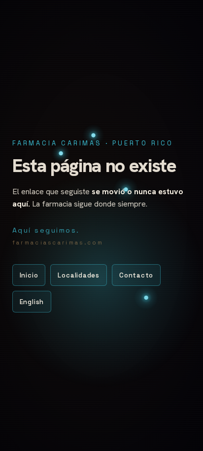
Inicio (29, 275)
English (32, 302)
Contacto (136, 275)
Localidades (79, 275)
